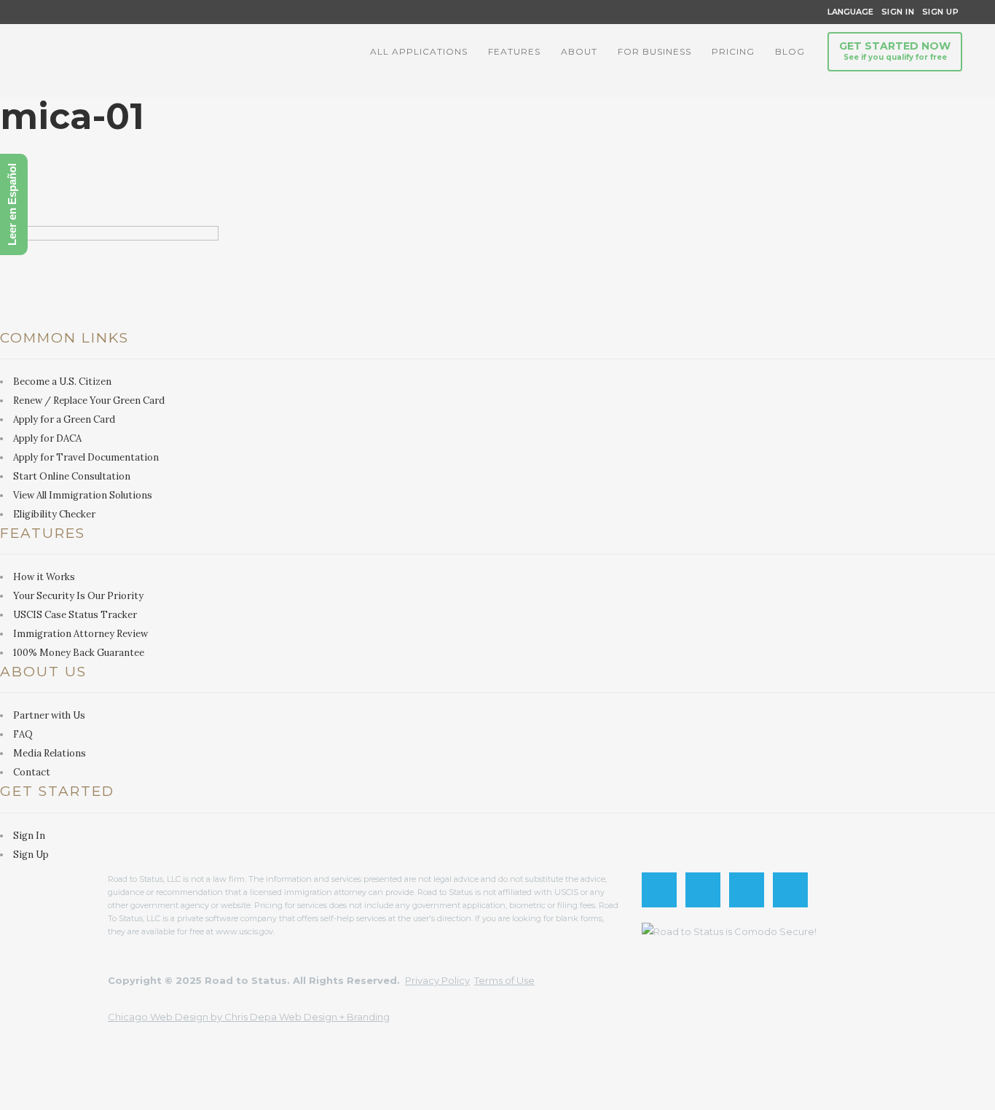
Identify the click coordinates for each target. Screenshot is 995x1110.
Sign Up (936, 12)
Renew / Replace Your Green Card (89, 400)
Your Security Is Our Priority (78, 596)
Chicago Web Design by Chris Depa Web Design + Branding (249, 1017)
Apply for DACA (47, 438)
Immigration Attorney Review (80, 634)
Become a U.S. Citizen (62, 381)
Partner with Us (49, 715)
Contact (31, 772)
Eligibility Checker (54, 514)
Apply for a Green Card (64, 419)
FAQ (23, 734)
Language (848, 12)
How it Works (44, 577)
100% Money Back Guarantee (78, 652)
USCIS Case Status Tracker (75, 615)
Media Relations (49, 753)
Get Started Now (895, 50)
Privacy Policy (437, 980)
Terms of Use (504, 980)
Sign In (898, 12)
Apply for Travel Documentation (86, 457)
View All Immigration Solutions (82, 495)
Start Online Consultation (71, 476)
